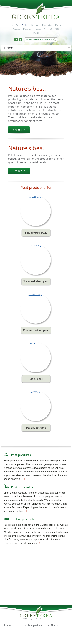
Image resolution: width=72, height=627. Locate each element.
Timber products (23, 519)
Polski (36, 33)
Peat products (21, 455)
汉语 (57, 29)
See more (19, 129)
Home (7, 625)
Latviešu (14, 25)
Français (27, 29)
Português (47, 25)
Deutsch (35, 25)
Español (16, 29)
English (25, 25)
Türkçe (58, 25)
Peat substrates (22, 487)
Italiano (38, 29)
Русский (48, 29)
